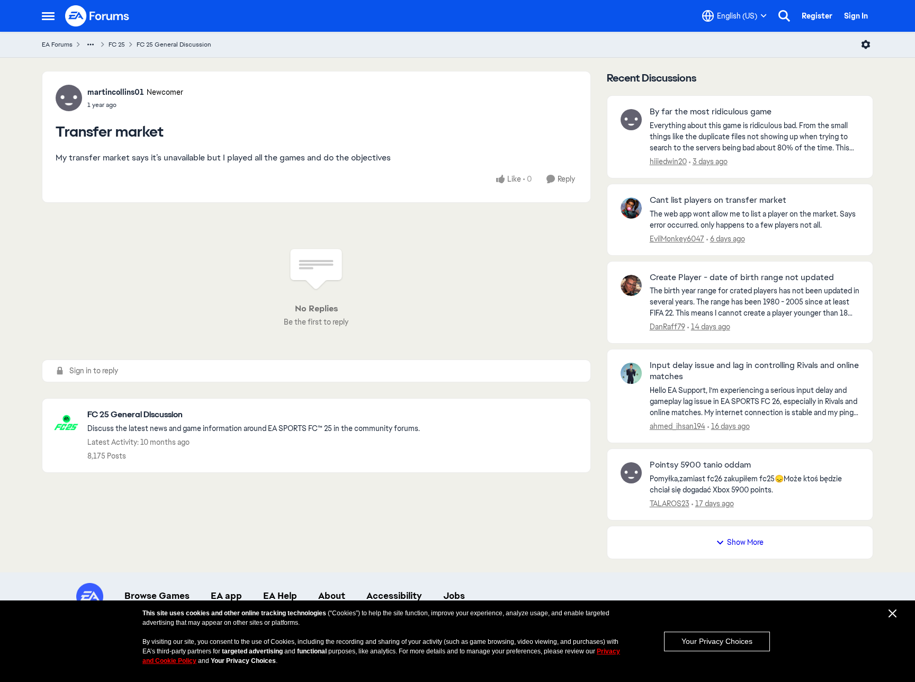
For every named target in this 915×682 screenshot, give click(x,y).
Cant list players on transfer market (718, 200)
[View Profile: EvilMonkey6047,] (631, 208)
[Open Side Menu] (48, 16)
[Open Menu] (865, 44)
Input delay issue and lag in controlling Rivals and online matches (754, 371)
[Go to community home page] (97, 15)
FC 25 (117, 44)
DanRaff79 (667, 326)
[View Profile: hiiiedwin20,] (631, 119)
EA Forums (57, 44)
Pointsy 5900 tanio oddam (700, 465)
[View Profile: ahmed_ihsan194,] (631, 373)
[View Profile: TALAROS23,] (631, 472)
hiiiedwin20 (668, 161)
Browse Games (157, 596)
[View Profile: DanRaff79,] (631, 285)
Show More (745, 542)
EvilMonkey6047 (677, 239)
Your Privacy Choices (716, 641)
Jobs (454, 596)
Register (817, 16)
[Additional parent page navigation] (90, 44)
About (331, 596)
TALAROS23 (669, 503)
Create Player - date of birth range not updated (742, 277)
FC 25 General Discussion (174, 44)
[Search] (784, 16)
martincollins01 (115, 92)
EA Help (280, 596)
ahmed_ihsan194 (677, 426)
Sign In (856, 16)
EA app (226, 596)
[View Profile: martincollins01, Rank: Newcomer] (69, 98)
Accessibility (394, 596)
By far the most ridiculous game (711, 111)
